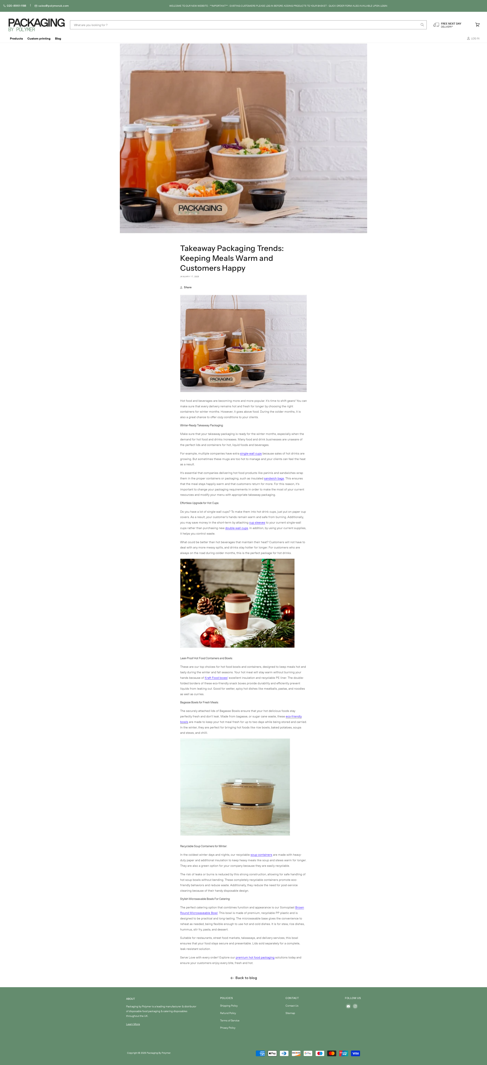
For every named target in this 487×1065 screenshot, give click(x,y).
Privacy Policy (227, 1028)
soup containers (261, 854)
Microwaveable (200, 912)
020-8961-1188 (16, 5)
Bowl (214, 912)
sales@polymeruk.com (53, 5)
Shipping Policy (229, 1006)
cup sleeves (257, 522)
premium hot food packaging (255, 957)
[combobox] (248, 25)
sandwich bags (274, 478)
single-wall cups (251, 453)
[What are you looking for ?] (422, 25)
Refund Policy (228, 1013)
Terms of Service (230, 1020)
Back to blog (246, 978)
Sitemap (290, 1013)
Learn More (133, 1024)
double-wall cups (236, 527)
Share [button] (188, 287)
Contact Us (292, 1006)
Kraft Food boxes (216, 677)
